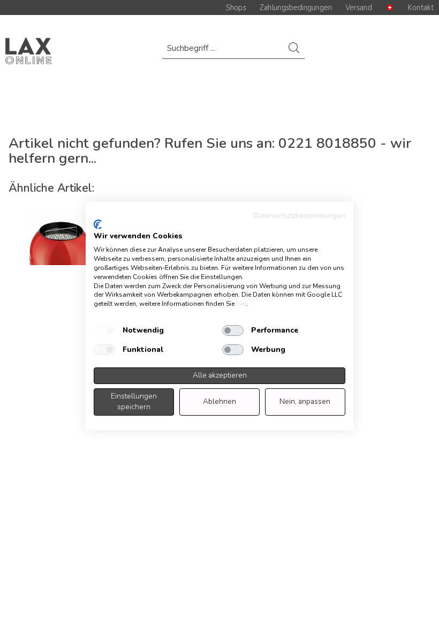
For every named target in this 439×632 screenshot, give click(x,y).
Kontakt (420, 7)
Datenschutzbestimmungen (299, 215)
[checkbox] (104, 330)
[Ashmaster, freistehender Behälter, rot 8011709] (60, 239)
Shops (236, 7)
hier (241, 303)
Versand (358, 7)
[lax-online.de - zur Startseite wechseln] (28, 50)
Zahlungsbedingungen (296, 7)
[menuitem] (233, 53)
